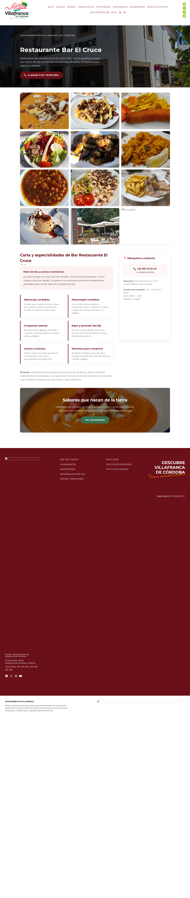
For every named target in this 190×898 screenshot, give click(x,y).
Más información (99, 12)
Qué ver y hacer (69, 459)
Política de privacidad (119, 464)
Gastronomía (120, 7)
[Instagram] (184, 12)
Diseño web (162, 496)
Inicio (51, 7)
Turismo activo (86, 7)
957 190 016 (22, 667)
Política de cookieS (117, 469)
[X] (184, 8)
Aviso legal (112, 459)
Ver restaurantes (95, 420)
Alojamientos (137, 7)
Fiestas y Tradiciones (72, 479)
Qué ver (60, 7)
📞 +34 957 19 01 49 (145, 268)
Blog (114, 12)
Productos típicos (157, 7)
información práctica (72, 474)
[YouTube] (184, 16)
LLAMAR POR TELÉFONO (43, 75)
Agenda (71, 7)
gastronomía (67, 469)
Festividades (103, 7)
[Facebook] (184, 4)
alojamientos (68, 464)
